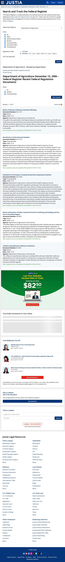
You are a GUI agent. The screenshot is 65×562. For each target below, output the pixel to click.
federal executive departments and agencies (24, 17)
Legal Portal (20, 557)
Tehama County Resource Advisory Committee (19, 246)
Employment (6, 475)
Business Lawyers (8, 446)
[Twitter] (39, 554)
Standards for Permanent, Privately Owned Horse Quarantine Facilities (27, 175)
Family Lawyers (7, 457)
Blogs (34, 483)
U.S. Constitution (8, 496)
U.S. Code (5, 499)
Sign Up (60, 2)
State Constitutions (38, 496)
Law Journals (36, 480)
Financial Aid (36, 475)
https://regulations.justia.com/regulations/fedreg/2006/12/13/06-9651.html (21, 264)
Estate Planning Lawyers (10, 454)
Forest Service (7, 72)
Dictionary (35, 470)
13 (47, 6)
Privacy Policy (52, 557)
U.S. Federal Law (9, 493)
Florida (34, 507)
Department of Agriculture (28, 6)
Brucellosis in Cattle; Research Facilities (16, 137)
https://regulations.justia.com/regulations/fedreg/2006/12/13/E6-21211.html (22, 130)
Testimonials (36, 538)
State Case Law (37, 501)
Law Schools (37, 467)
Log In (53, 2)
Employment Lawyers (9, 451)
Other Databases (9, 519)
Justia (2, 6)
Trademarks (6, 536)
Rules (8, 37)
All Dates (25, 51)
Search (58, 61)
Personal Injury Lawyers (10, 460)
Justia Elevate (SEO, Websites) (41, 530)
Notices (9, 41)
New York (35, 509)
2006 (37, 6)
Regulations (6, 501)
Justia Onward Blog (38, 536)
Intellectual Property (9, 478)
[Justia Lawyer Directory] (41, 554)
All (7, 35)
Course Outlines (37, 478)
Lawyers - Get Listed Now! (32, 424)
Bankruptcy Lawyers (9, 443)
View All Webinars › (32, 377)
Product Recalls (7, 530)
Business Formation (9, 470)
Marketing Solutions (39, 519)
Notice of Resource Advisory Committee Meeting (19, 110)
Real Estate (6, 483)
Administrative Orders (13, 39)
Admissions (36, 472)
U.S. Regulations (15, 6)
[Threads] (34, 554)
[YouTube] (26, 554)
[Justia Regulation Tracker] (14, 2)
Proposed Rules (11, 43)
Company (29, 557)
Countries (6, 538)
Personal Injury (37, 460)
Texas (34, 512)
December (42, 6)
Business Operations (9, 472)
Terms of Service (42, 557)
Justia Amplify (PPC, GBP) (40, 533)
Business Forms (8, 527)
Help (34, 557)
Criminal (35, 446)
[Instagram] (31, 554)
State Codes (36, 499)
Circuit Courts (7, 507)
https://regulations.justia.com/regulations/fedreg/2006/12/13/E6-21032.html (22, 205)
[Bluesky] (36, 554)
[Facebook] (29, 554)
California (35, 504)
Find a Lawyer (8, 410)
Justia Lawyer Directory (39, 525)
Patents (5, 533)
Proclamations (11, 47)
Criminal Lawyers (8, 449)
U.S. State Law (37, 493)
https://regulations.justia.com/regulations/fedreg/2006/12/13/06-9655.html (21, 239)
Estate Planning (37, 454)
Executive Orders (11, 45)
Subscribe (57, 104)
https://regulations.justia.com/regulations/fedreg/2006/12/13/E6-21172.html (22, 168)
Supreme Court (7, 504)
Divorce (34, 449)
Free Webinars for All (11, 340)
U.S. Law (7, 6)
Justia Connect (11, 557)
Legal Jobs (6, 522)
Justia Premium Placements (41, 527)
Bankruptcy (36, 443)
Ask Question (32, 401)
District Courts (7, 509)
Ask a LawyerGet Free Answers (10, 393)
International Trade (9, 480)
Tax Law (5, 486)
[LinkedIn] (24, 554)
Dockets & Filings (8, 512)
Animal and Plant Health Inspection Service (16, 70)
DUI (33, 451)
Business (6, 467)
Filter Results (56, 97)
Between (25, 53)
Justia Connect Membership (41, 522)
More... (5, 462)
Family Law (35, 457)
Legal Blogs (6, 525)
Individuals (36, 441)
